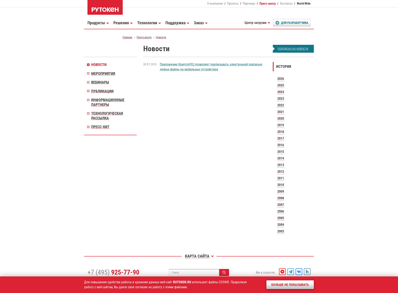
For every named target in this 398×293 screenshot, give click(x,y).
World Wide (304, 3)
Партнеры (249, 3)
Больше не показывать (290, 285)
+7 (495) (113, 272)
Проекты (232, 3)
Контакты (286, 3)
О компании (215, 3)
